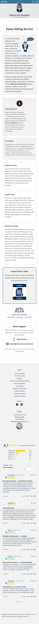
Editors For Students (18, 614)
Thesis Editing (19, 386)
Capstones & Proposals (19, 388)
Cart (36, 1)
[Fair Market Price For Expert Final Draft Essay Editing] (19, 299)
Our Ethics (19, 378)
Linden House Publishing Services (19, 381)
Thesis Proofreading (19, 393)
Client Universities (19, 373)
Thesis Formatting (19, 391)
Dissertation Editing (19, 396)
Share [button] (6, 496)
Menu (5, 1)
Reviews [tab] (6, 465)
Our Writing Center (19, 376)
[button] (32, 496)
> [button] (25, 602)
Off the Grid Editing (19, 383)
